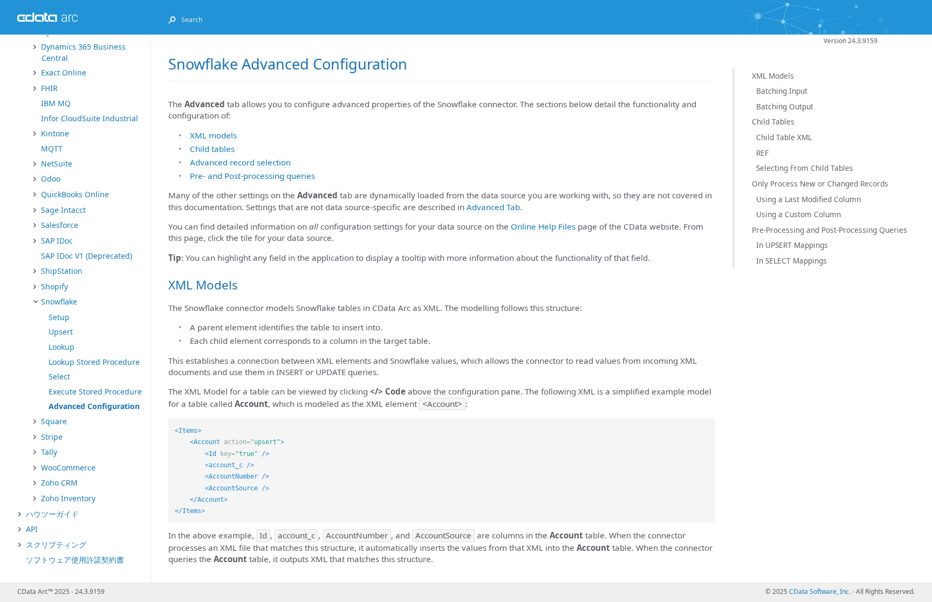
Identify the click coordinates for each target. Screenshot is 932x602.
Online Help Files (543, 226)
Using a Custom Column (798, 214)
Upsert (61, 332)
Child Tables (773, 121)
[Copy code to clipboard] (707, 426)
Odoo (50, 179)
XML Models (773, 76)
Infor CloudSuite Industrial (89, 118)
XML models (213, 135)
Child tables (212, 148)
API (32, 529)
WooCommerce (68, 467)
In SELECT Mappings (791, 260)
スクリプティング (56, 544)
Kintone (55, 133)
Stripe (52, 437)
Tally (49, 452)
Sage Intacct (63, 210)
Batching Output (784, 106)
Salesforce (59, 225)
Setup (59, 317)
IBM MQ (56, 103)
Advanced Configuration (94, 406)
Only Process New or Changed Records (820, 183)
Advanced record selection (240, 162)
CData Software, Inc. (820, 591)
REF (762, 153)
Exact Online (63, 72)
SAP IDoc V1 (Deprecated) (86, 256)
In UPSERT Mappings (792, 245)
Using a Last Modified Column (808, 199)
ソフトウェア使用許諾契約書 (75, 560)
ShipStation (62, 271)
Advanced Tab (493, 207)
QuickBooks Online (75, 194)
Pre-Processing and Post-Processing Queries (829, 230)
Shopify (54, 286)
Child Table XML (784, 137)
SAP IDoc (57, 241)
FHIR (49, 88)
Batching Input (781, 91)
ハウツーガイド (52, 514)
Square (54, 421)
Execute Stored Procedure (95, 391)
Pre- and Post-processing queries (252, 175)
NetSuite (56, 163)
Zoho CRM (59, 483)
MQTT (52, 148)
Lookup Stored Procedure (94, 362)
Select (59, 376)
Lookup (61, 347)
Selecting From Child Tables (804, 168)
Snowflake (59, 301)
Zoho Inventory (68, 498)
